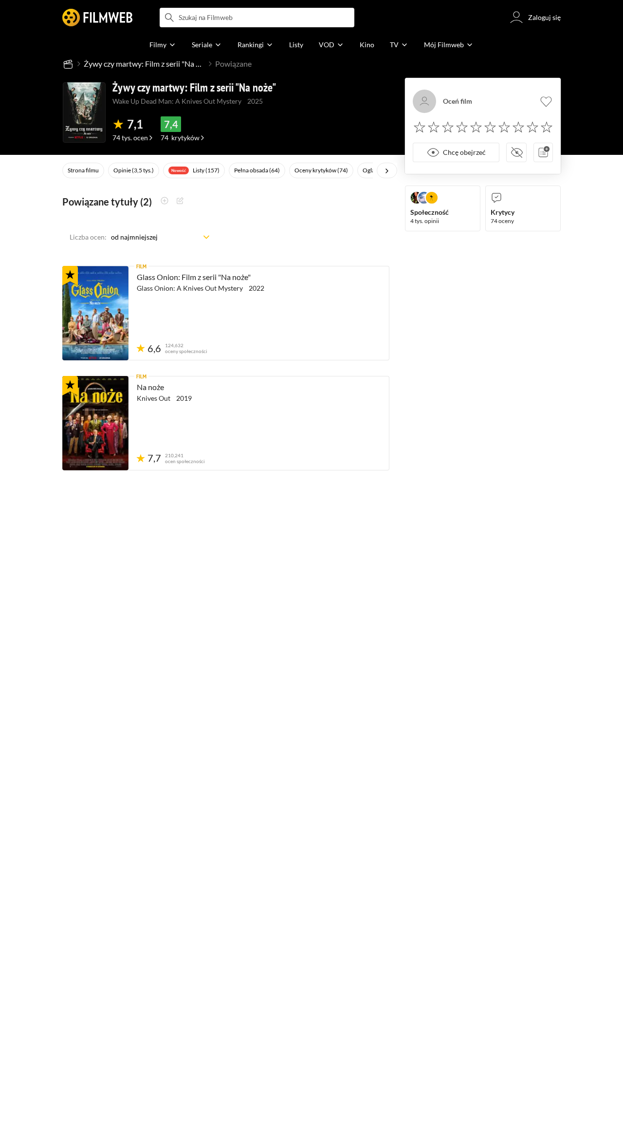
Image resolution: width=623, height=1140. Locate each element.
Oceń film (457, 101)
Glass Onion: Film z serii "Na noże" (194, 276)
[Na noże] (95, 423)
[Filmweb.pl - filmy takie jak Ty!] (97, 17)
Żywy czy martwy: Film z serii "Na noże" (144, 63)
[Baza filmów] (68, 63)
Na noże (150, 387)
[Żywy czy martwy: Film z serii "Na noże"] (84, 112)
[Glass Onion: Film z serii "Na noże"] (95, 313)
